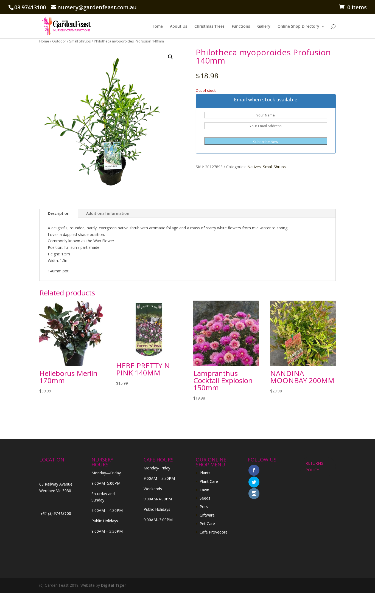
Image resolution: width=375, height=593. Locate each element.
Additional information (107, 213)
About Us (178, 26)
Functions (241, 26)
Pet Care (207, 523)
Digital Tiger (113, 585)
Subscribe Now (265, 141)
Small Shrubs (80, 41)
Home (157, 26)
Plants (205, 472)
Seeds (205, 498)
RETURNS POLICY (314, 466)
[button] (170, 57)
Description (58, 213)
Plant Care (209, 481)
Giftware (207, 515)
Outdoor (59, 41)
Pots (204, 506)
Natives (254, 166)
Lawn (204, 489)
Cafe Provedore (214, 532)
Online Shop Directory (298, 26)
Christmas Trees (209, 26)
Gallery (263, 26)
